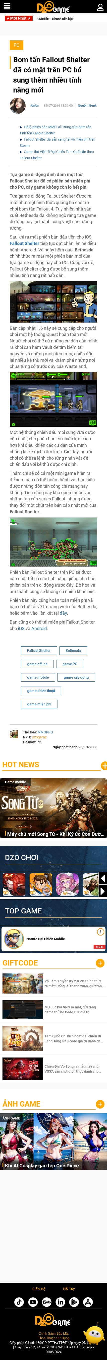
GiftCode (20, 963)
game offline (37, 664)
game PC (69, 664)
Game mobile (15, 782)
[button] (103, 891)
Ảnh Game (21, 1104)
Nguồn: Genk (87, 105)
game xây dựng (76, 677)
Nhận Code (74, 984)
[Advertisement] (53, 1228)
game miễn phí (39, 704)
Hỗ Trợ (69, 1289)
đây (63, 613)
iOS (22, 628)
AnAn (35, 105)
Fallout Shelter (39, 651)
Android (39, 628)
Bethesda (73, 651)
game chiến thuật (41, 691)
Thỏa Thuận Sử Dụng (53, 1338)
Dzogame (39, 737)
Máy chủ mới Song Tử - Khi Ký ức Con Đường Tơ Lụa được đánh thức (56, 834)
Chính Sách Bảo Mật (54, 1333)
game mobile (38, 677)
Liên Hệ (38, 1289)
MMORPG (45, 732)
